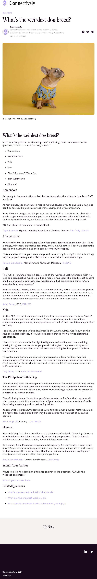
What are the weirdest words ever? (27, 498)
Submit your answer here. (17, 480)
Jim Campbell (10, 421)
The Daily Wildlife (79, 230)
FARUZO (26, 304)
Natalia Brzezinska (12, 262)
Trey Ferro (8, 371)
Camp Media (34, 421)
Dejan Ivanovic (10, 230)
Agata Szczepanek (12, 459)
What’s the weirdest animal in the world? (30, 492)
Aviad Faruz (9, 304)
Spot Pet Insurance (31, 371)
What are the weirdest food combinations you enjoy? (36, 503)
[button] (83, 31)
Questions (7, 13)
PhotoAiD (66, 262)
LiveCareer (53, 459)
